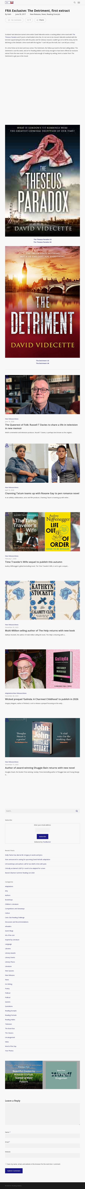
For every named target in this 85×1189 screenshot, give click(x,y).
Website (7, 1152)
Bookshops (9, 900)
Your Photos (9, 1051)
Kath (9, 14)
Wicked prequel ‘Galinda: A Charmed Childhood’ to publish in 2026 (41, 699)
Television (8, 1024)
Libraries (8, 949)
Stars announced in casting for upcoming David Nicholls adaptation (27, 859)
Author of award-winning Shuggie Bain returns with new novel (40, 767)
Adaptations (9, 693)
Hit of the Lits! (10, 935)
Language (8, 944)
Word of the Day (10, 1046)
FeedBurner (47, 842)
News (44, 14)
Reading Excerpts (53, 14)
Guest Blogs (9, 931)
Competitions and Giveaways (15, 909)
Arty (6, 891)
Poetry (7, 989)
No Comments (16, 20)
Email (7, 1142)
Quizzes (7, 1002)
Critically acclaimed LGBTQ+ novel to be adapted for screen (25, 868)
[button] (79, 2)
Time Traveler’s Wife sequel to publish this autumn (33, 561)
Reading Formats (11, 1015)
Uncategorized (10, 1037)
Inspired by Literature (12, 940)
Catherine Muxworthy (16, 377)
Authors (7, 895)
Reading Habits (10, 1020)
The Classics (9, 1033)
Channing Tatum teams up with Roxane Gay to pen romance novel (42, 493)
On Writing (8, 984)
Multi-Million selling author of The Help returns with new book (40, 630)
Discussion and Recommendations (16, 922)
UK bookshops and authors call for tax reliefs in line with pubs (25, 864)
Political (7, 993)
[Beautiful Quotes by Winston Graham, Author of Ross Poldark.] (23, 1075)
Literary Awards (10, 953)
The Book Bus (10, 1028)
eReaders (8, 926)
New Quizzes (9, 971)
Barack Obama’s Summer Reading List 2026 (20, 873)
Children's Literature (11, 904)
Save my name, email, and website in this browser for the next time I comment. (34, 1164)
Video (7, 1042)
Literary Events (10, 957)
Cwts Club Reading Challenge (14, 917)
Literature (8, 966)
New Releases (35, 14)
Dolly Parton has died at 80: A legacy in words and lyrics (23, 855)
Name (7, 1132)
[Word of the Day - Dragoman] (61, 1075)
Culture (7, 913)
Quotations (9, 1006)
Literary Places (10, 962)
